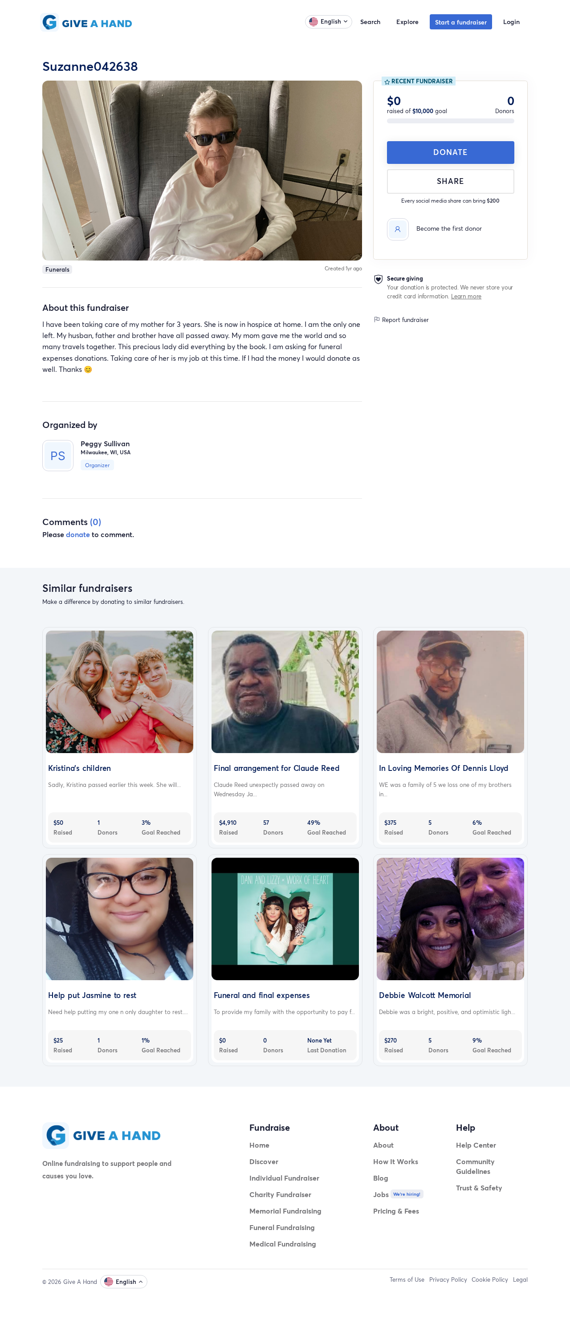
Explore (407, 21)
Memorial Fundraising (285, 1210)
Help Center (476, 1144)
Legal (520, 1279)
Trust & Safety (479, 1187)
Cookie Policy (490, 1279)
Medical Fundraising (282, 1243)
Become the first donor (449, 228)
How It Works (395, 1161)
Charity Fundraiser (280, 1194)
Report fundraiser (404, 320)
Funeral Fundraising (282, 1227)
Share (450, 181)
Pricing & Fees (396, 1210)
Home (259, 1144)
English (331, 21)
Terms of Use (407, 1279)
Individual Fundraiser (284, 1177)
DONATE (450, 152)
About (383, 1144)
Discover (263, 1161)
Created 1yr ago (343, 268)
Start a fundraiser (461, 22)
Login (511, 21)
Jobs (381, 1194)
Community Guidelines (475, 1166)
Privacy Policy (448, 1279)
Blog (380, 1177)
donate (78, 534)
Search (370, 21)
